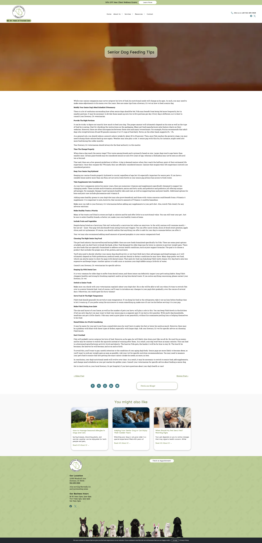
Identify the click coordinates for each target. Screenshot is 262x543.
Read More (81, 444)
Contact (150, 14)
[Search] (172, 385)
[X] (254, 16)
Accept (175, 540)
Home (109, 14)
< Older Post (79, 376)
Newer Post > (182, 376)
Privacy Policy (184, 540)
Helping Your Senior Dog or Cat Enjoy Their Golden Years (130, 431)
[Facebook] (250, 16)
